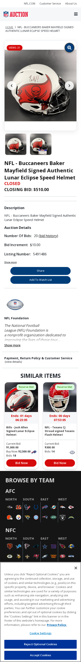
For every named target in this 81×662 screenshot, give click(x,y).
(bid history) (48, 235)
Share (40, 271)
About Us (71, 3)
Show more (10, 262)
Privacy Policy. (57, 625)
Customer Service (50, 3)
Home (9, 27)
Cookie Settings (40, 633)
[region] (40, 612)
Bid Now (21, 463)
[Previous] (11, 85)
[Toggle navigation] (76, 14)
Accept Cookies (40, 655)
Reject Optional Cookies (40, 644)
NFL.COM (29, 3)
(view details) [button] (13, 362)
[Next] (69, 85)
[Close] (76, 568)
